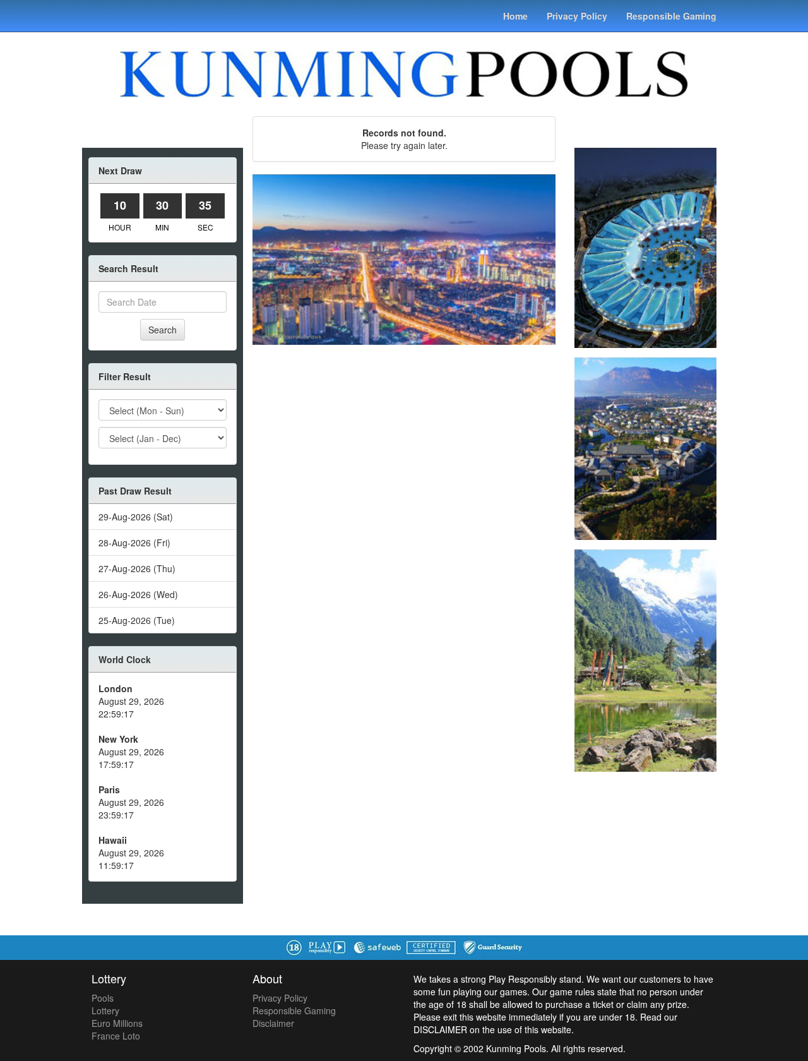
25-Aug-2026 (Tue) (136, 620)
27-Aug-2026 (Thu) (136, 568)
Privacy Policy (577, 15)
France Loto (116, 1035)
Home (515, 15)
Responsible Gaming (671, 15)
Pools (103, 998)
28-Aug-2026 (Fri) (134, 542)
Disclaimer (273, 1023)
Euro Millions (117, 1023)
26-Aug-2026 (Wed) (138, 594)
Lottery (105, 1010)
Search (162, 329)
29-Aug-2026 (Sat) (135, 516)
